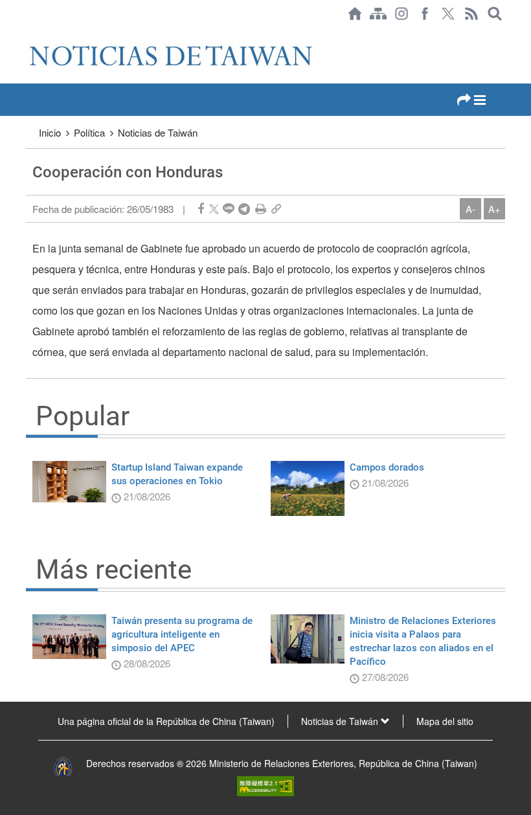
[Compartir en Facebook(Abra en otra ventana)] (200, 209)
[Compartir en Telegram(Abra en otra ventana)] (244, 209)
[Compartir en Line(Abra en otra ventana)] (228, 209)
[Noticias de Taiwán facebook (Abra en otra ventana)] (424, 13)
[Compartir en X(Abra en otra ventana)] (214, 209)
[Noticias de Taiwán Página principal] (355, 13)
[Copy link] (276, 209)
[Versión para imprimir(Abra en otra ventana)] (260, 209)
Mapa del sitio (444, 721)
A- (470, 209)
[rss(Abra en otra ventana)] (471, 13)
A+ (494, 209)
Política (89, 132)
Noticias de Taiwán (158, 132)
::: (30, 33)
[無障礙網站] (265, 784)
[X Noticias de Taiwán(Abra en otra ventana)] (448, 13)
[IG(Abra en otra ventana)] (401, 13)
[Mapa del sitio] (378, 13)
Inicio (50, 132)
